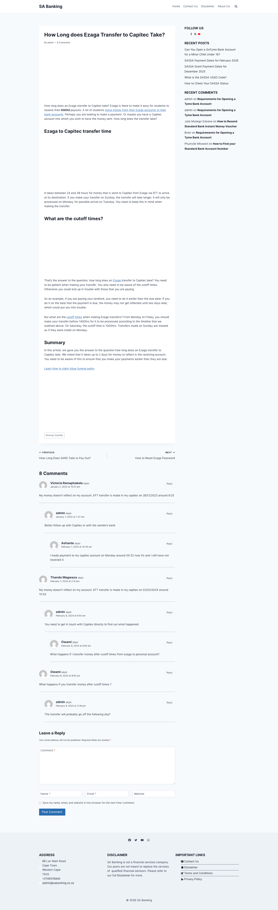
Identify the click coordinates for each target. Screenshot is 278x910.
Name (46, 793)
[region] (107, 75)
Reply (169, 483)
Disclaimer (207, 6)
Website (139, 793)
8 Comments (63, 42)
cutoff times (74, 317)
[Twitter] (136, 840)
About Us (224, 6)
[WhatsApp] (148, 840)
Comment (48, 750)
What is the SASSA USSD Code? (206, 77)
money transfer (54, 435)
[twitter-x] (195, 34)
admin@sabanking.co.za (58, 883)
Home (176, 6)
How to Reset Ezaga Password (155, 455)
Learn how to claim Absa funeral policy (69, 368)
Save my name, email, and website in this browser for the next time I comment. (89, 802)
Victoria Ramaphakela (66, 483)
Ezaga (117, 280)
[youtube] (199, 34)
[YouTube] (142, 840)
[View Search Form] (236, 6)
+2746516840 (51, 878)
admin (50, 42)
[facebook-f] (191, 34)
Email (91, 793)
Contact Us (190, 6)
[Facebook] (129, 840)
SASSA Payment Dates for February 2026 (211, 60)
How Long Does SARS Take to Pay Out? (65, 455)
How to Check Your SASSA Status (206, 83)
